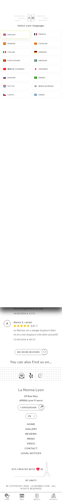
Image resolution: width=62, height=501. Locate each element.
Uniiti (33, 480)
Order (7, 499)
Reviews (31, 433)
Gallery (31, 428)
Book (22, 499)
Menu (31, 438)
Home (31, 424)
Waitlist (37, 499)
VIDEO (31, 443)
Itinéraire (53, 499)
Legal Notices (31, 453)
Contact (31, 448)
